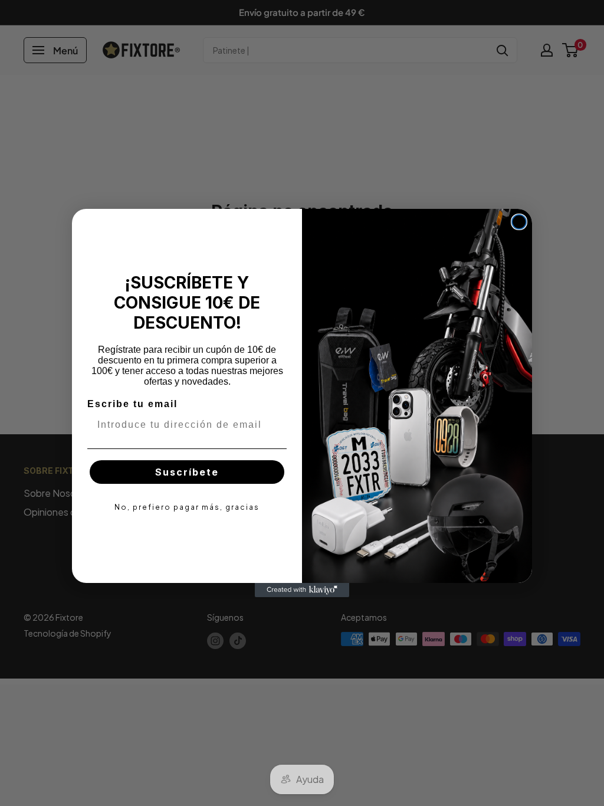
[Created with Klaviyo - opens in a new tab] (302, 590)
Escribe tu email (132, 404)
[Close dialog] (519, 222)
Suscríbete (187, 472)
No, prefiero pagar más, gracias (187, 507)
